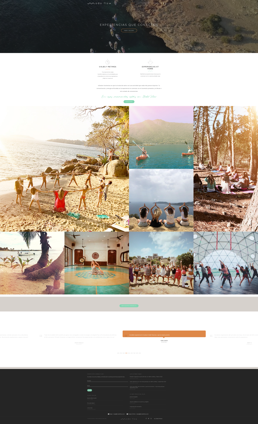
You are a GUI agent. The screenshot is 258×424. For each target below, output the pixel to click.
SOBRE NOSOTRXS (152, 3)
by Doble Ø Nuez (158, 418)
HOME (133, 3)
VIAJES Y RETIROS (141, 3)
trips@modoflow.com (119, 414)
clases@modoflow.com (142, 414)
